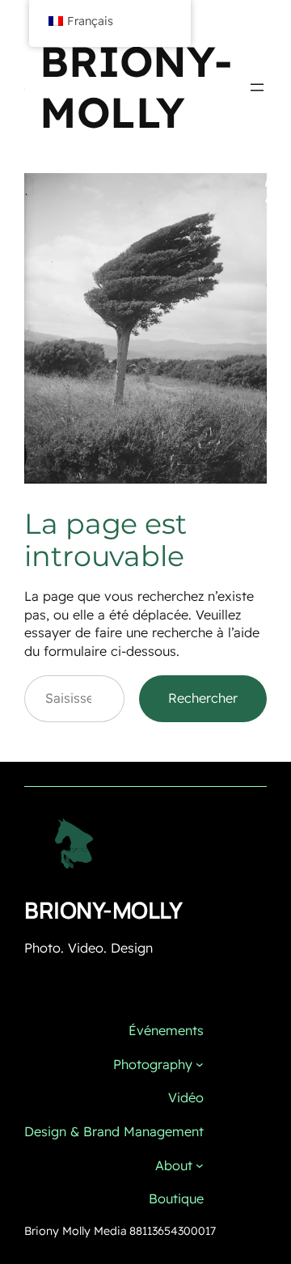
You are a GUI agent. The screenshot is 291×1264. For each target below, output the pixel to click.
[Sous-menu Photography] (200, 1064)
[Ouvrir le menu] (257, 87)
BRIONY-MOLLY (136, 86)
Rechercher (203, 698)
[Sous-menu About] (200, 1165)
